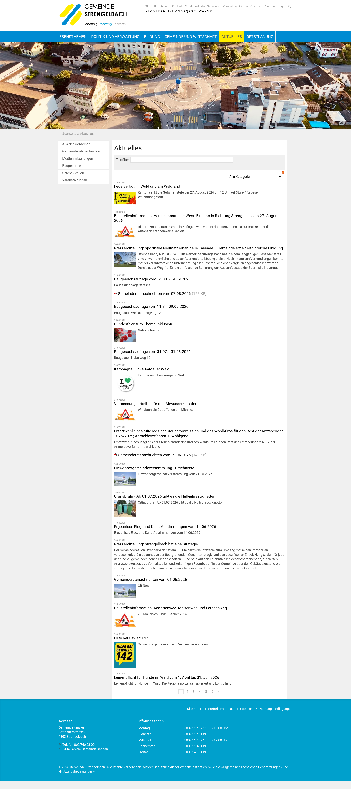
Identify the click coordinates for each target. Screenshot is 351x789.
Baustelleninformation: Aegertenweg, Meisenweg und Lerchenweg (170, 608)
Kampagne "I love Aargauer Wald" (142, 369)
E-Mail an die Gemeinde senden (85, 749)
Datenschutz (248, 709)
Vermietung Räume (235, 6)
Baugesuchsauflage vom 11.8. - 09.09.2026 (151, 306)
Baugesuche (71, 166)
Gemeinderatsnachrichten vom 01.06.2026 (150, 579)
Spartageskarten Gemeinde (202, 6)
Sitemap (193, 709)
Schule (164, 6)
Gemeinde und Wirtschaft (191, 36)
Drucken (269, 6)
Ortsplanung (259, 36)
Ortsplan (255, 6)
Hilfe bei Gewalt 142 (131, 638)
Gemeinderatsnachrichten (81, 151)
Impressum (228, 709)
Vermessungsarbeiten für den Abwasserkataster (155, 403)
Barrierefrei (209, 709)
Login (281, 6)
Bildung (152, 36)
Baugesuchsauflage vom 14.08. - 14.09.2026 (152, 279)
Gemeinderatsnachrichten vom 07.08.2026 (154, 293)
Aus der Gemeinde (76, 144)
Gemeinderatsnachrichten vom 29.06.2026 (154, 455)
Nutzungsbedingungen (275, 709)
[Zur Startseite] (93, 15)
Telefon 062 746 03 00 (78, 744)
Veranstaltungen (74, 180)
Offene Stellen (73, 173)
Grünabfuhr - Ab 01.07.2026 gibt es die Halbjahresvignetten (164, 496)
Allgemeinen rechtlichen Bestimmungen (251, 767)
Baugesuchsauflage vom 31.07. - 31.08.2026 (152, 351)
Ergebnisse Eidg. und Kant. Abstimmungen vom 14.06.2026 (165, 526)
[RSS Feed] (283, 173)
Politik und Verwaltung (115, 36)
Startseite (151, 6)
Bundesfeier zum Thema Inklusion (143, 324)
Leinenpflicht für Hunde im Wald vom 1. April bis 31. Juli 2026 (166, 677)
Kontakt (177, 6)
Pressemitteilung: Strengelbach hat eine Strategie (156, 544)
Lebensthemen (72, 36)
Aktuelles (231, 36)
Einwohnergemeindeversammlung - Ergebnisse (154, 468)
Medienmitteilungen (77, 158)
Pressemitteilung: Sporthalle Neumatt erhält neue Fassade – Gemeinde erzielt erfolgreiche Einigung (198, 248)
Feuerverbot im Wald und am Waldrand (147, 186)
